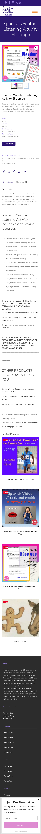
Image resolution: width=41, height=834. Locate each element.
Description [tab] (8, 182)
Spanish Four (8, 747)
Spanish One (8, 732)
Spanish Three (9, 742)
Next (35, 63)
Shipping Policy (8, 716)
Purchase (8, 144)
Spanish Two (8, 737)
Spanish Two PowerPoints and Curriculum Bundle (20, 313)
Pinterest (7, 795)
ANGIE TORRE (15, 348)
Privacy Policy (8, 713)
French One (8, 766)
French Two (8, 771)
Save (6, 48)
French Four (8, 781)
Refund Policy (8, 718)
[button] (36, 48)
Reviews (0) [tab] (21, 182)
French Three (8, 776)
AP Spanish (8, 752)
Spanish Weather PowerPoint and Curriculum (18, 404)
